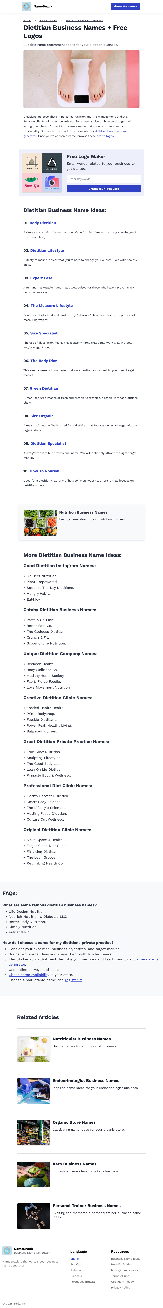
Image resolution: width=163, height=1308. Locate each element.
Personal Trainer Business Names (87, 1205)
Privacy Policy (120, 1287)
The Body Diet (43, 361)
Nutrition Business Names (83, 512)
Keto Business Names (74, 1164)
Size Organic (42, 416)
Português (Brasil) (82, 1281)
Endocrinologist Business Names (86, 1080)
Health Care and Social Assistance (84, 20)
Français (76, 1276)
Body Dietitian (43, 223)
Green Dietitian (44, 388)
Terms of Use (120, 1276)
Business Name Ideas (125, 1258)
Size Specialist (44, 333)
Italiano (75, 1270)
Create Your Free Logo (104, 188)
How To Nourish (44, 471)
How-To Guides (121, 1264)
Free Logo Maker (86, 156)
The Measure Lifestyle (52, 305)
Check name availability (29, 975)
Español (75, 1264)
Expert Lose (41, 278)
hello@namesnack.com (127, 1270)
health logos (105, 136)
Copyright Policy (122, 1281)
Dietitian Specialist (48, 443)
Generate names (125, 6)
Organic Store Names (74, 1122)
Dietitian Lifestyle (47, 250)
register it (73, 980)
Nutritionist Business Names (82, 1038)
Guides (27, 20)
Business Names (48, 20)
